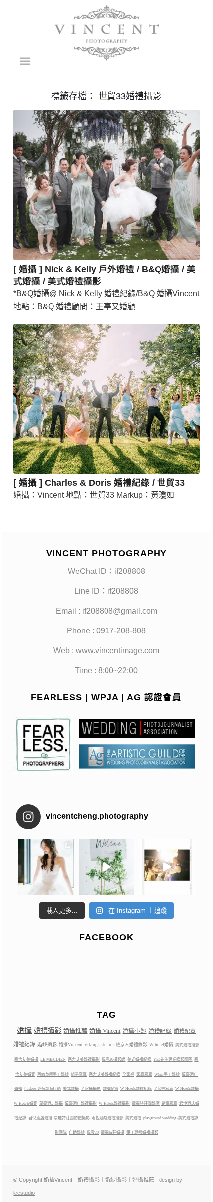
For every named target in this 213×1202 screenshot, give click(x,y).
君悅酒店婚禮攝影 (107, 1118)
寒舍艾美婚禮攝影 (84, 1059)
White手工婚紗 (167, 1074)
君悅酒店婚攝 (40, 1118)
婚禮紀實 (185, 1031)
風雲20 (93, 1132)
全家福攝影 (91, 1089)
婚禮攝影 (47, 1030)
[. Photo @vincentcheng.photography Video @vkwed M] (46, 867)
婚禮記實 (110, 1089)
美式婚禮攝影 (187, 1045)
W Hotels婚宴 (25, 1103)
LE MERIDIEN (53, 1059)
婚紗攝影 (47, 1044)
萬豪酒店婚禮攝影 (81, 1103)
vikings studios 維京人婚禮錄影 (116, 1044)
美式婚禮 (133, 1118)
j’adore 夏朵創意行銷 (42, 1089)
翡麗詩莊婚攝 (112, 1132)
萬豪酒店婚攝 (51, 1103)
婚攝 (24, 1030)
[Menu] (24, 61)
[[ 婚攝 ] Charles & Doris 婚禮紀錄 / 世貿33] (106, 399)
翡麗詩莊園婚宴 (146, 1103)
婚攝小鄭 (134, 1031)
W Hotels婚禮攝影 (114, 1103)
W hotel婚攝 (161, 1044)
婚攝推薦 (75, 1031)
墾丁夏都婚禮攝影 (142, 1132)
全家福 (128, 1074)
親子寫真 (79, 1074)
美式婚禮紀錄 (139, 1059)
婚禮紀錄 (24, 1044)
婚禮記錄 (160, 1031)
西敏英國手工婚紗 (53, 1074)
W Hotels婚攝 (187, 1089)
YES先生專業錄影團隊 (172, 1059)
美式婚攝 (71, 1089)
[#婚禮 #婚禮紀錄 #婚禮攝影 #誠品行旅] (106, 867)
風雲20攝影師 (113, 1059)
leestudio (24, 1193)
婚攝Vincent (71, 1044)
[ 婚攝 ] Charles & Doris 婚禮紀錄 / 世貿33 (99, 483)
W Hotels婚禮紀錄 (136, 1089)
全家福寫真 (163, 1089)
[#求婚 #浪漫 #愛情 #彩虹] (167, 867)
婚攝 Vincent (104, 1031)
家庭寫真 (144, 1074)
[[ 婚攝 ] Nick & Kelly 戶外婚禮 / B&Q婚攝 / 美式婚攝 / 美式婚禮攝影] (106, 185)
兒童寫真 (169, 1103)
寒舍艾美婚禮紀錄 (104, 1074)
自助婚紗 (77, 1132)
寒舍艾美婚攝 (26, 1059)
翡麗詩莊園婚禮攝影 (72, 1118)
